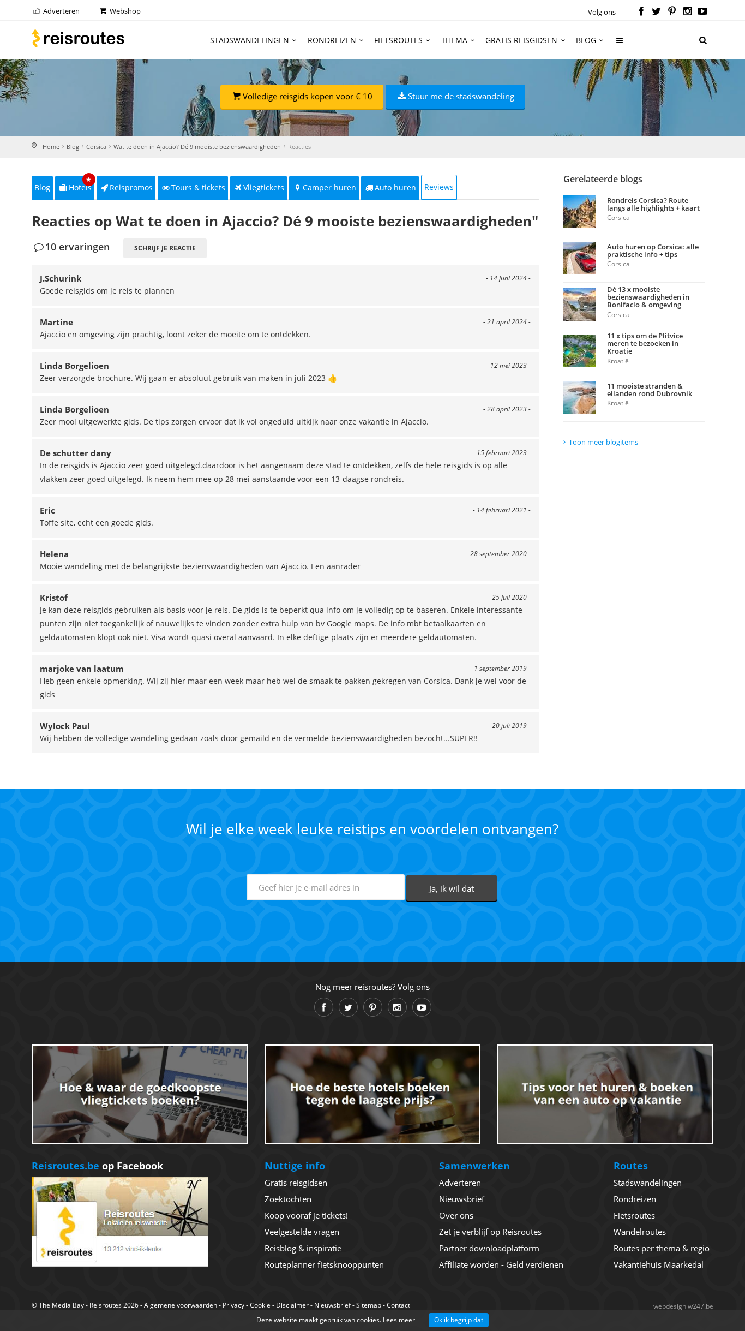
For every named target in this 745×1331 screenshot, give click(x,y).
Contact (398, 1305)
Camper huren (329, 187)
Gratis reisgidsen (521, 40)
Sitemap (368, 1305)
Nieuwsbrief (461, 1198)
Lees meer (399, 1319)
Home (51, 146)
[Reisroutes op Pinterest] (671, 12)
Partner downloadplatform (489, 1248)
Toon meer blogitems (603, 442)
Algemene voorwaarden (180, 1305)
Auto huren (395, 187)
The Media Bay (61, 1305)
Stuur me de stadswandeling (461, 96)
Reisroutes (78, 38)
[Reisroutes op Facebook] (641, 12)
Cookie (260, 1305)
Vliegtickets (263, 187)
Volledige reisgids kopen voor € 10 (307, 96)
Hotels (80, 184)
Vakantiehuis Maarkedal (659, 1264)
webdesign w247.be (683, 1306)
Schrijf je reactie (165, 248)
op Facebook (97, 1165)
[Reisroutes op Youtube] (703, 12)
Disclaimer (292, 1305)
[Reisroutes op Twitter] (656, 12)
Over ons (456, 1215)
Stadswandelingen (249, 40)
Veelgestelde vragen (302, 1231)
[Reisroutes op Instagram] (687, 12)
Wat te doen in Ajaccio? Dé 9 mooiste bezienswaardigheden (197, 146)
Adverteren (60, 11)
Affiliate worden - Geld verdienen (501, 1264)
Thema (454, 40)
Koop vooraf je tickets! (306, 1215)
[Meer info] (620, 44)
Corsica (96, 146)
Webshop (124, 11)
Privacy (233, 1305)
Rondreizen (332, 40)
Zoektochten (288, 1198)
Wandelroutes (640, 1231)
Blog (586, 40)
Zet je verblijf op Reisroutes (490, 1231)
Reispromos (131, 187)
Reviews (439, 187)
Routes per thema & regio (662, 1248)
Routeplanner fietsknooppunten (324, 1264)
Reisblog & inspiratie (303, 1248)
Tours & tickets (198, 187)
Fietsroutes (398, 40)
